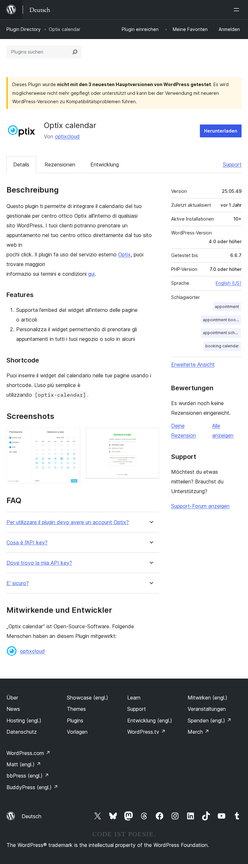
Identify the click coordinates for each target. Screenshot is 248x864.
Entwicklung (104, 164)
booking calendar (222, 345)
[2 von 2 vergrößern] (150, 436)
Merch (198, 732)
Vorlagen (77, 732)
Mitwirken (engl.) (207, 697)
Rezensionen (60, 164)
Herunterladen (220, 131)
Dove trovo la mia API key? (39, 563)
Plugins (75, 720)
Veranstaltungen (207, 709)
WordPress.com (28, 753)
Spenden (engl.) (210, 720)
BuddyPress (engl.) (32, 787)
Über (12, 697)
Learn (133, 697)
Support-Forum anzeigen (200, 506)
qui (91, 274)
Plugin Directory (23, 29)
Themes (76, 709)
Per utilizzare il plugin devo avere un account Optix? (67, 522)
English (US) (229, 283)
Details (21, 164)
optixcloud (67, 136)
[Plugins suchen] (74, 51)
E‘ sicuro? (17, 583)
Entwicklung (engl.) (149, 720)
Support (232, 164)
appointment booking (222, 319)
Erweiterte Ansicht (193, 364)
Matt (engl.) (23, 764)
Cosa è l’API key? (26, 543)
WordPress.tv (146, 732)
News (13, 709)
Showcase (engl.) (87, 697)
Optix (124, 254)
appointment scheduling (222, 332)
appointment (227, 306)
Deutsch (31, 816)
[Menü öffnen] (237, 9)
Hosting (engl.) (23, 720)
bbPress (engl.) (27, 775)
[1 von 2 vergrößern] (71, 436)
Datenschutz (21, 732)
